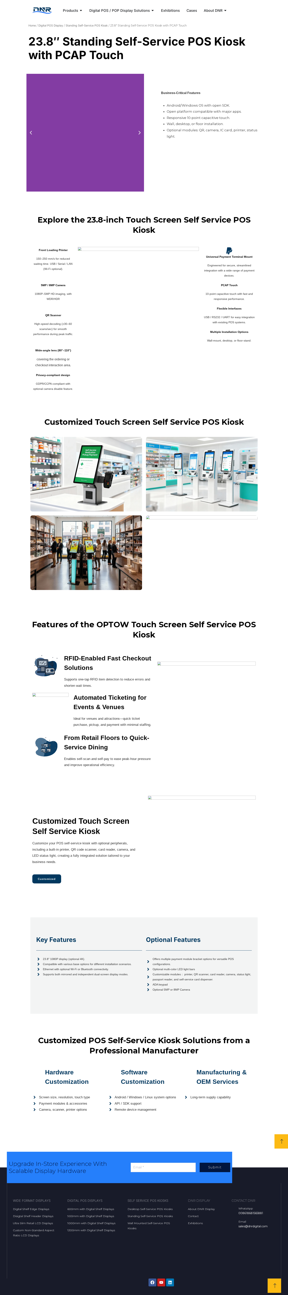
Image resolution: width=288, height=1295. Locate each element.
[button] (30, 132)
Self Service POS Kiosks (148, 1201)
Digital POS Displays (84, 1201)
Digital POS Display (50, 25)
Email (242, 1221)
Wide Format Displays (32, 1201)
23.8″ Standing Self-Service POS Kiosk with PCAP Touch (136, 48)
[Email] (233, 1222)
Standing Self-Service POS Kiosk (87, 25)
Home (32, 25)
